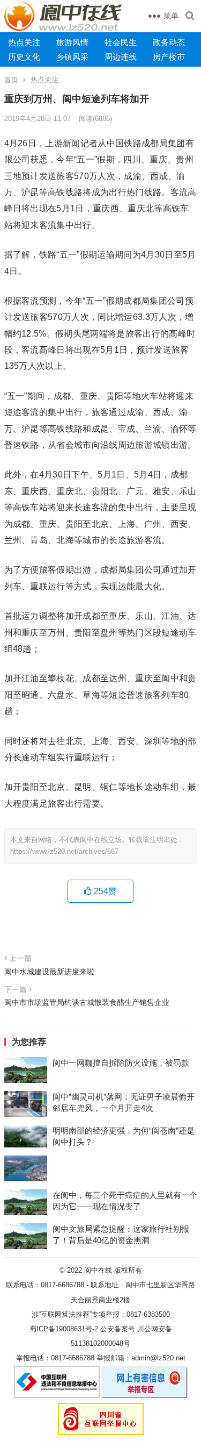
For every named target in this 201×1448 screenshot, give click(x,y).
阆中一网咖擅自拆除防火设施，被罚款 (121, 1062)
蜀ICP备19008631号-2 (63, 1329)
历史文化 (24, 56)
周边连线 (121, 56)
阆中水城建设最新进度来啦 (49, 971)
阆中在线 (98, 1270)
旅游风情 (72, 42)
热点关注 (24, 42)
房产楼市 (169, 56)
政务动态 (169, 42)
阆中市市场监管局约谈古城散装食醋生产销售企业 (86, 1002)
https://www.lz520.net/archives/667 (64, 851)
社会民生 (121, 42)
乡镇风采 (72, 56)
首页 (11, 80)
